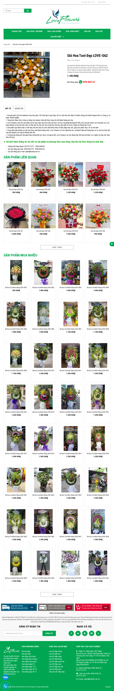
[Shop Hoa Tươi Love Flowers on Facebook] (70, 633)
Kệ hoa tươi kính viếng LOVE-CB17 (16, 453)
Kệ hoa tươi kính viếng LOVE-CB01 (16, 287)
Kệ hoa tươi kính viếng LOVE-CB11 (70, 370)
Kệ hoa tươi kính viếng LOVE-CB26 (43, 536)
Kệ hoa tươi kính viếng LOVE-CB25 (16, 536)
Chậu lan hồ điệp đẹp (57, 672)
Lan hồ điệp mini (55, 669)
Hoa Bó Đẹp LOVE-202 (16, 189)
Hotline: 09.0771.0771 (88, 2)
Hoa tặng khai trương (29, 659)
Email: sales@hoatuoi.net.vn (89, 679)
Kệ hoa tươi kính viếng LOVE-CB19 (70, 453)
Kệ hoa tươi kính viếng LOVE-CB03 (70, 287)
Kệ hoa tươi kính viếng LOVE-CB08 (98, 329)
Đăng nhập (102, 2)
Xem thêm (57, 247)
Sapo (47, 687)
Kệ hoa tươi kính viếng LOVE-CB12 (98, 370)
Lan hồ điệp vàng (55, 656)
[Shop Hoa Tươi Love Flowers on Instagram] (91, 633)
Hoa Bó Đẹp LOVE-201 (16, 231)
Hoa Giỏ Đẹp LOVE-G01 (43, 189)
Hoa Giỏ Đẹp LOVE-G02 (43, 231)
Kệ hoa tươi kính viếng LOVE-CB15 (70, 412)
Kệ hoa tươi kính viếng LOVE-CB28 (98, 536)
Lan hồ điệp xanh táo (56, 661)
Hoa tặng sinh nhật (29, 656)
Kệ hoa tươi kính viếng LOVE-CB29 (16, 578)
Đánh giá (19, 108)
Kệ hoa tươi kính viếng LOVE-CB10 (43, 370)
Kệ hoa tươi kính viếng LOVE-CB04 (98, 287)
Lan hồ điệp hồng (55, 659)
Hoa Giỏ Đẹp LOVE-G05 (98, 189)
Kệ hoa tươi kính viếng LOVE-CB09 (16, 370)
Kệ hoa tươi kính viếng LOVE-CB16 (98, 412)
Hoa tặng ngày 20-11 (29, 672)
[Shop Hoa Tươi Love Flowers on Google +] (98, 633)
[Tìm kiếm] (28, 11)
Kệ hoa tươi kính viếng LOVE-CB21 (16, 495)
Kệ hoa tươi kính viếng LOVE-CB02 (43, 287)
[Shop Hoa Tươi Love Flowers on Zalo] (84, 633)
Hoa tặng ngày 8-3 (28, 664)
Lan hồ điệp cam (55, 664)
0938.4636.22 (88, 82)
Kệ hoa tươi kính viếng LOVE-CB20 (98, 453)
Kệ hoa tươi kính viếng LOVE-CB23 (70, 495)
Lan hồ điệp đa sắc (56, 666)
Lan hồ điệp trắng (55, 651)
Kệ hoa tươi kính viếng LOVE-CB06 (43, 329)
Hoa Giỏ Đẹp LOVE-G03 (71, 189)
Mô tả (8, 108)
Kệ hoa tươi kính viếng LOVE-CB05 (16, 329)
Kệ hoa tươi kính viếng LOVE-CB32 (98, 578)
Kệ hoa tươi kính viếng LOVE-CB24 (98, 495)
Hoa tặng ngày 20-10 (29, 669)
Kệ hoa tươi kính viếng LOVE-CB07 (70, 329)
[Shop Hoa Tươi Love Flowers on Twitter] (77, 633)
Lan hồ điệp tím (54, 654)
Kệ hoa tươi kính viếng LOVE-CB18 (43, 453)
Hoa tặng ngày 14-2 (29, 666)
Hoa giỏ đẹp (26, 654)
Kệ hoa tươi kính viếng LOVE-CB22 (43, 495)
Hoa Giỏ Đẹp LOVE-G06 (98, 231)
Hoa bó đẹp (26, 651)
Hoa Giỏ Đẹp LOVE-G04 (71, 231)
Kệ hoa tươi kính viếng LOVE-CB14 (43, 412)
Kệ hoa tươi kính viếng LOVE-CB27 (70, 536)
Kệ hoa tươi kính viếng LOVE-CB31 (70, 578)
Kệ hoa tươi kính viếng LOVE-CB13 (16, 412)
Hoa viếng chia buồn (29, 661)
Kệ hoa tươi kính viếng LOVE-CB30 (43, 578)
